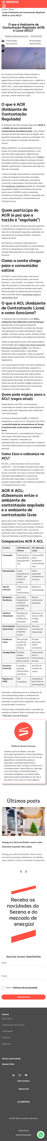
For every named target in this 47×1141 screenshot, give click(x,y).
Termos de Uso (23, 1130)
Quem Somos (7, 1018)
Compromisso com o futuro (13, 1025)
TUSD (28, 383)
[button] (21, 871)
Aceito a (21, 988)
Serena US (24, 1089)
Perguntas (6, 1044)
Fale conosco (23, 1081)
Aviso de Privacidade (23, 1135)
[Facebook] (3, 45)
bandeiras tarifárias (15, 186)
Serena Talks (8, 1064)
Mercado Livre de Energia (15, 715)
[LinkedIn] (3, 40)
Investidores (7, 1031)
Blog (11, 9)
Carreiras (6, 1037)
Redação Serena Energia (23, 746)
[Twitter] (3, 50)
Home (4, 9)
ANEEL (40, 157)
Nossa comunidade (11, 1058)
